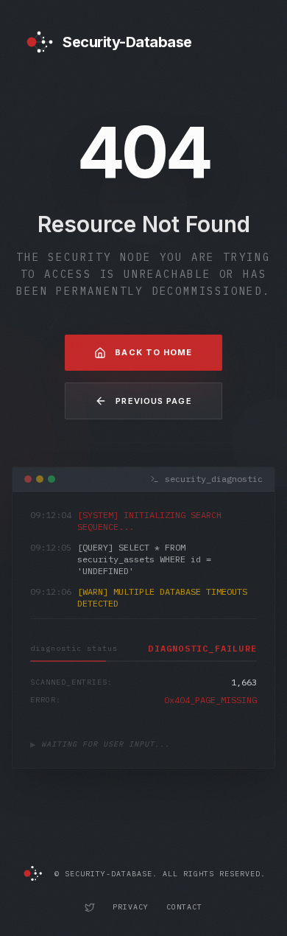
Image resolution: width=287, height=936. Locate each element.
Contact (184, 907)
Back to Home (153, 352)
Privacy (131, 907)
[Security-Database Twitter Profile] (90, 907)
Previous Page (153, 401)
